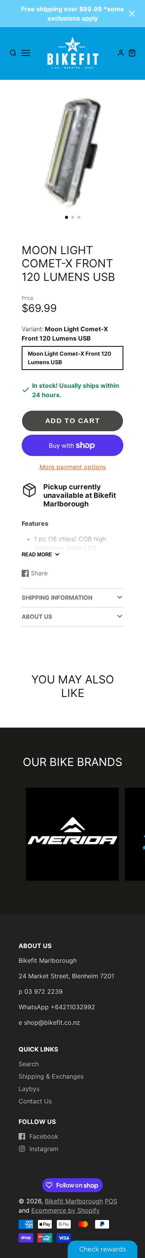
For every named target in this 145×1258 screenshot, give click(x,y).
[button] (66, 217)
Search (29, 1064)
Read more (37, 555)
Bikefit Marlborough (74, 1201)
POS (111, 1201)
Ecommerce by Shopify (65, 1210)
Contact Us (35, 1101)
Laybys (29, 1089)
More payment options (72, 467)
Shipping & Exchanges (51, 1076)
